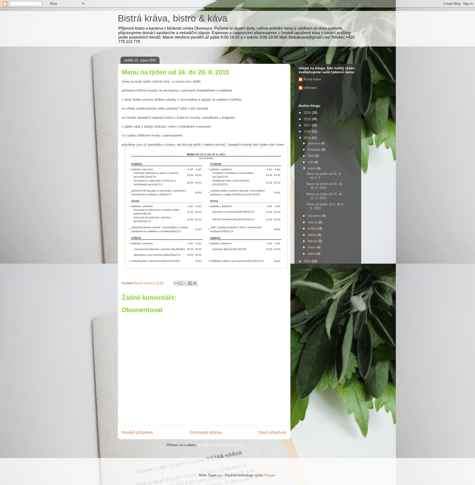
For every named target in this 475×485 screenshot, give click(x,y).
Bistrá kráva (312, 79)
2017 (308, 125)
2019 (308, 113)
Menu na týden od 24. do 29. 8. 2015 (324, 186)
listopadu (315, 149)
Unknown (310, 88)
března (313, 241)
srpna (312, 168)
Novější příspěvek (137, 432)
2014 (308, 261)
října (311, 156)
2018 (308, 119)
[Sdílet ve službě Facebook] (190, 283)
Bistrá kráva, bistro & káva (172, 18)
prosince (314, 143)
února (312, 247)
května (313, 228)
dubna (312, 235)
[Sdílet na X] (185, 283)
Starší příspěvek (272, 432)
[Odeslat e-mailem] (176, 283)
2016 (308, 131)
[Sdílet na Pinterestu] (194, 283)
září (311, 162)
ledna (312, 253)
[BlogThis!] (180, 283)
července (315, 216)
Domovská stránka (206, 432)
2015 (308, 138)
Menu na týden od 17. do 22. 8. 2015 (324, 196)
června (313, 222)
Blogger (269, 475)
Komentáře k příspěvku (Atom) (220, 445)
